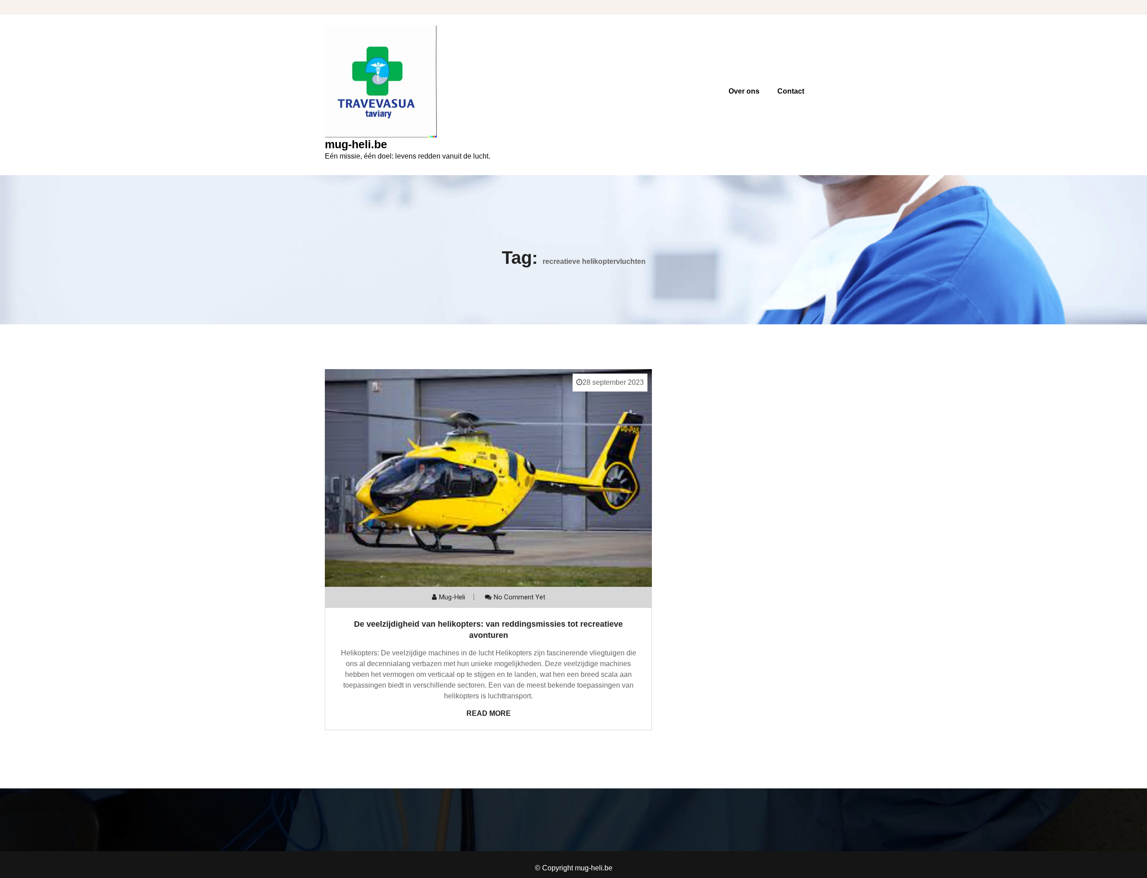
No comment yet (519, 597)
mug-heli (452, 597)
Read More (488, 713)
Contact (790, 91)
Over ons (744, 91)
